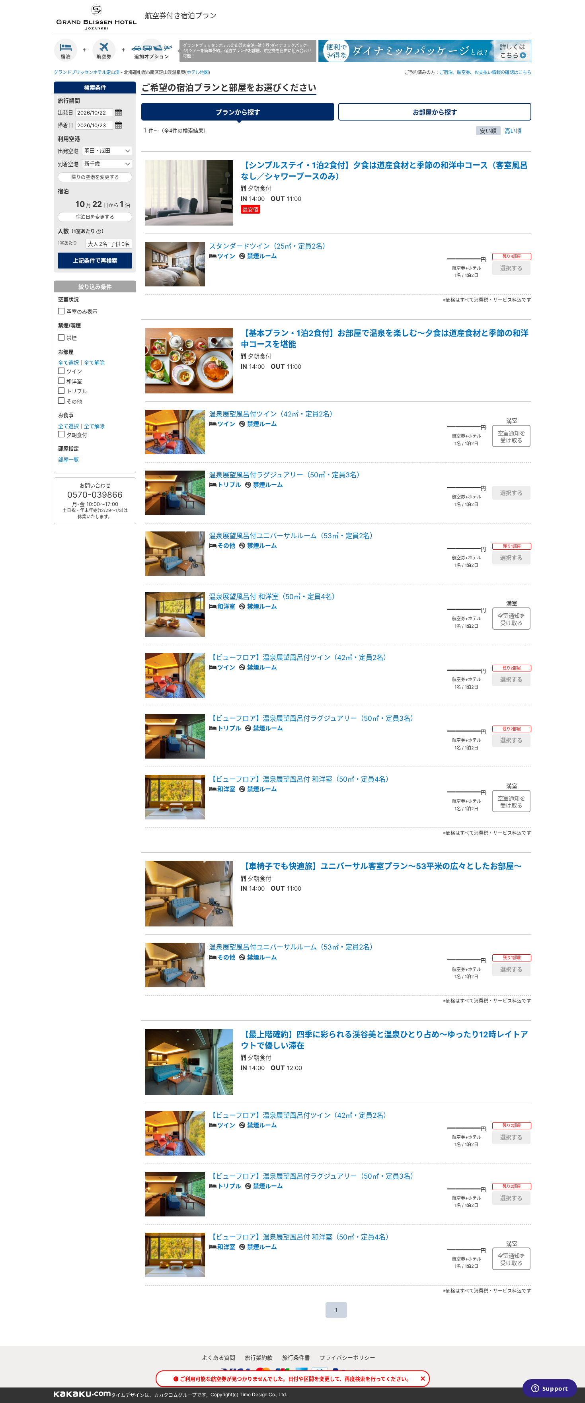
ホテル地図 (198, 72)
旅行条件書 (296, 1357)
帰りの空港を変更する (95, 177)
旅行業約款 (259, 1357)
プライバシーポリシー (347, 1357)
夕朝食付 (76, 435)
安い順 (488, 130)
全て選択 (68, 362)
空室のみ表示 (82, 311)
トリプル (76, 391)
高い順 (513, 130)
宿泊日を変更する (95, 217)
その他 (74, 401)
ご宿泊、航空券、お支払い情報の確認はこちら (485, 72)
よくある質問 (218, 1357)
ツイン (74, 371)
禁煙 (71, 338)
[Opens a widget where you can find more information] (549, 1389)
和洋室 (74, 381)
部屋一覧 (68, 459)
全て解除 (94, 362)
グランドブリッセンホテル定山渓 (86, 72)
